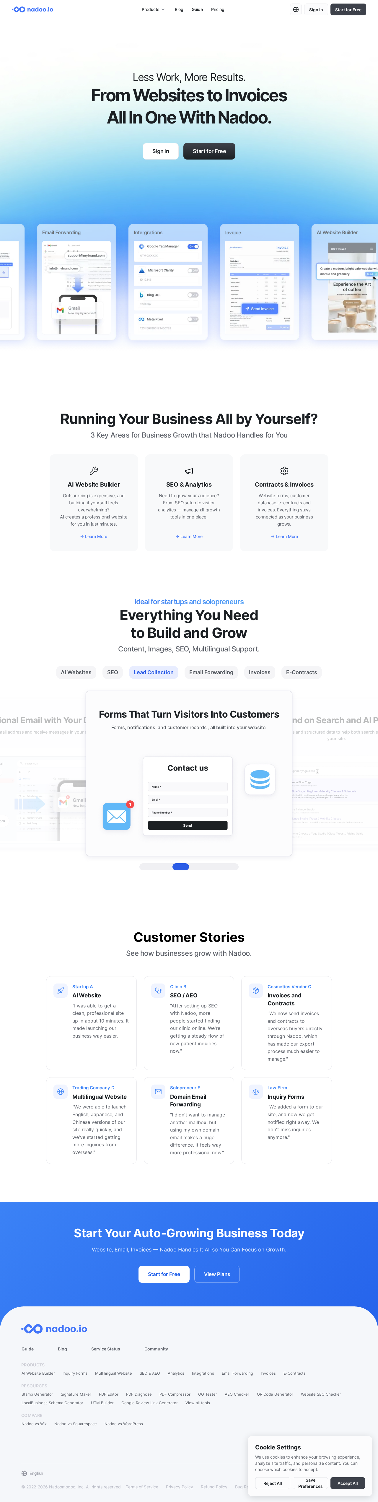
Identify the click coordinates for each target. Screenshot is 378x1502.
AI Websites (76, 672)
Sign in (316, 9)
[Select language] (296, 9)
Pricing (217, 9)
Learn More (96, 536)
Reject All (272, 1483)
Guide (197, 9)
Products (150, 9)
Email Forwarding (211, 672)
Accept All (348, 1483)
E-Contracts (301, 672)
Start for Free (348, 9)
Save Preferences (310, 1483)
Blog (179, 9)
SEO (112, 672)
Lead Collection (154, 672)
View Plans (217, 1274)
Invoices (260, 672)
